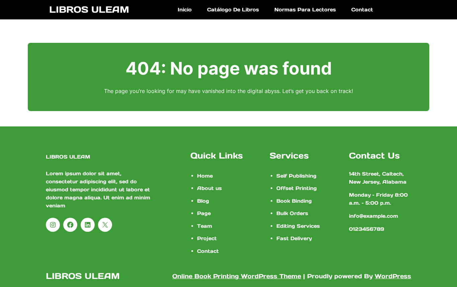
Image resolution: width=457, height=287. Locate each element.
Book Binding (294, 201)
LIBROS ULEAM (89, 9)
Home (205, 176)
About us (209, 188)
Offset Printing (296, 188)
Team (204, 226)
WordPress (393, 276)
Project (207, 238)
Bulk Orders (292, 213)
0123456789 (366, 229)
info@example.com (373, 216)
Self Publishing (296, 176)
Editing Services (298, 226)
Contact (208, 251)
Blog (203, 201)
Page (204, 213)
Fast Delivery (294, 238)
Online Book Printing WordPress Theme (236, 276)
